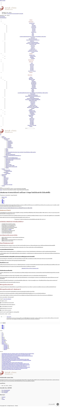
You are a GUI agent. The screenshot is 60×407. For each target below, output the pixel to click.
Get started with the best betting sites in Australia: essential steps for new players (16, 364)
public (3, 339)
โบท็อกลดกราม (32, 118)
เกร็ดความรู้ (31, 116)
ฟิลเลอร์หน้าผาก (33, 82)
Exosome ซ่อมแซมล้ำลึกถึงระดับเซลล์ (33, 98)
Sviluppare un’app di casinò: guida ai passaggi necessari (11, 369)
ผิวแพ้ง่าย (32, 108)
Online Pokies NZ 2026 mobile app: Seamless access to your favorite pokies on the (16, 354)
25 (2, 334)
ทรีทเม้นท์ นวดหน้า (33, 105)
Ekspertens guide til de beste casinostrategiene (10, 357)
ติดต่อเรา (30, 126)
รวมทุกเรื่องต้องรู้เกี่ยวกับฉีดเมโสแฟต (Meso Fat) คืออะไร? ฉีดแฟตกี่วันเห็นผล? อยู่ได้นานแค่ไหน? (33, 92)
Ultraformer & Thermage (32, 125)
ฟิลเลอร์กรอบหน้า (34, 88)
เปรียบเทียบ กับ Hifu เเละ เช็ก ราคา (30, 268)
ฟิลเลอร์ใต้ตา (34, 81)
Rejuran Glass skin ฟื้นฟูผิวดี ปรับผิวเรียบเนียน (32, 99)
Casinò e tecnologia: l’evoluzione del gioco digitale (11, 358)
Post (2, 338)
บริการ (3, 341)
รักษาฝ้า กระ (33, 104)
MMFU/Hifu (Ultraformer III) (33, 95)
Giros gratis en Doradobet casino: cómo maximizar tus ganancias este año (14, 368)
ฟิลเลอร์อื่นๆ (32, 124)
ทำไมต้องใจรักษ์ (31, 115)
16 (2, 333)
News (3, 337)
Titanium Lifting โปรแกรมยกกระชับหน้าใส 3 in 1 (32, 96)
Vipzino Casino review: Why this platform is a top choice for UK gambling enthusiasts (16, 360)
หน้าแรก (31, 77)
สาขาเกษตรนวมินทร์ (15, 13)
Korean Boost (33, 102)
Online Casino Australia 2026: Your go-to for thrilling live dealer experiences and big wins (17, 355)
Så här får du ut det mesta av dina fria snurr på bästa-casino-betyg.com (14, 365)
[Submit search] (34, 128)
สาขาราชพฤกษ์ (9, 13)
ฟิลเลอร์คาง (34, 85)
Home (1, 189)
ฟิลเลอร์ (33, 80)
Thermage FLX (32, 93)
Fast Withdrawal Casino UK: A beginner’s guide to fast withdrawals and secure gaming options (18, 353)
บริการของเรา (31, 78)
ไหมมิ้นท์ (33, 90)
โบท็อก (33, 89)
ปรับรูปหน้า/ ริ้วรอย (32, 79)
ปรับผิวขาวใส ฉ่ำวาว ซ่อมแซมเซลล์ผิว (33, 107)
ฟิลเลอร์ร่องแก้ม (33, 83)
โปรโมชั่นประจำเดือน (32, 110)
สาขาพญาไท (21, 13)
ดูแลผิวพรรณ (32, 97)
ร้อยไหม (33, 91)
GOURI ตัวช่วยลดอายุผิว (33, 100)
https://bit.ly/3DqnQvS (7, 299)
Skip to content (2, 0)
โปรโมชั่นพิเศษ (32, 113)
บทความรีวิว (4, 340)
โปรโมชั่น (31, 109)
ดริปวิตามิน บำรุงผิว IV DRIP (32, 106)
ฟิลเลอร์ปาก (34, 87)
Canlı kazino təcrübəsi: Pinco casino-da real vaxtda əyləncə (12, 362)
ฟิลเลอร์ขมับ (34, 86)
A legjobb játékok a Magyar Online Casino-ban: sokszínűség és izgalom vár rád (15, 363)
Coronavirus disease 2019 (6, 361)
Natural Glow (33, 101)
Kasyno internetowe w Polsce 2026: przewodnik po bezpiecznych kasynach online (16, 367)
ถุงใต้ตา (10, 229)
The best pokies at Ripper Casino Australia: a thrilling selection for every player (15, 359)
